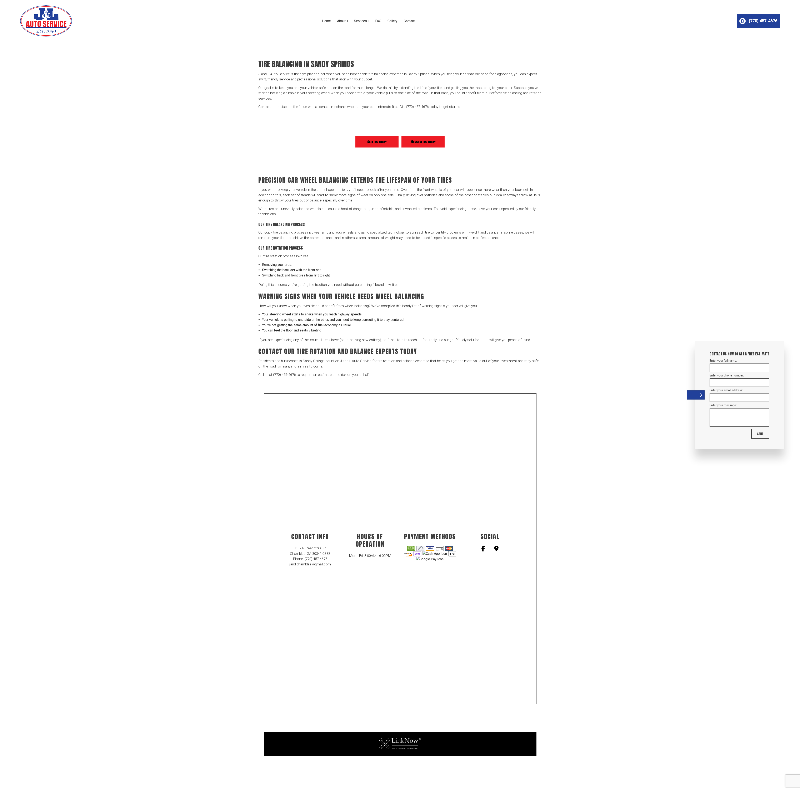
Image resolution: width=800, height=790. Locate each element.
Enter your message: (723, 405)
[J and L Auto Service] (46, 21)
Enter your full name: (723, 360)
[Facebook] (483, 549)
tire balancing (283, 232)
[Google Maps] (496, 549)
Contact (409, 21)
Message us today (423, 141)
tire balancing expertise (386, 74)
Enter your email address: (726, 390)
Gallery (393, 21)
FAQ (378, 21)
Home (326, 21)
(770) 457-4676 (762, 20)
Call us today (377, 141)
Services (360, 21)
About (341, 21)
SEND (760, 433)
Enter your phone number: (727, 375)
